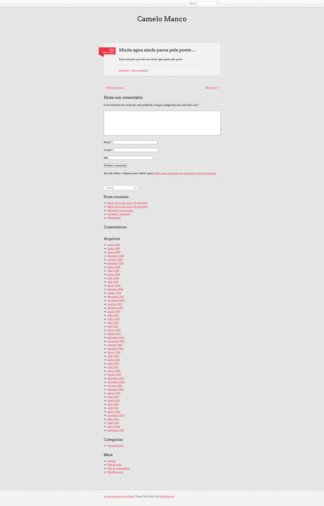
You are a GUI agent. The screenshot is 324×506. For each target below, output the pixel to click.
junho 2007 (113, 319)
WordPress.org (115, 472)
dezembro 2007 (115, 296)
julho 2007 (113, 315)
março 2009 (113, 252)
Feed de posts (114, 464)
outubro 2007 (114, 304)
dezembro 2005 (115, 378)
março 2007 (113, 330)
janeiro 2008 (114, 293)
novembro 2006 (116, 341)
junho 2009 (113, 248)
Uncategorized (115, 445)
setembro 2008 (115, 263)
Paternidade (114, 217)
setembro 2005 (115, 389)
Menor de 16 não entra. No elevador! (127, 203)
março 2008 (113, 285)
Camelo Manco (162, 19)
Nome (108, 142)
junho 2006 (113, 359)
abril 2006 (112, 367)
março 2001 (113, 426)
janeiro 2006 (114, 374)
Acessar (111, 460)
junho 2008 (113, 274)
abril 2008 (112, 281)
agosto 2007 (113, 311)
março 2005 (113, 411)
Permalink (124, 70)
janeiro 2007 (114, 333)
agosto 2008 (113, 267)
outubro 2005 (114, 385)
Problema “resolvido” (119, 214)
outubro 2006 (114, 344)
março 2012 (113, 244)
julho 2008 (113, 270)
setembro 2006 (115, 348)
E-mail (108, 150)
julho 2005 (113, 396)
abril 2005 (112, 408)
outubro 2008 (114, 259)
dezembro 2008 (115, 255)
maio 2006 (113, 363)
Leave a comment (139, 70)
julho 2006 (113, 356)
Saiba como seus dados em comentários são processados (185, 173)
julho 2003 (113, 422)
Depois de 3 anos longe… (120, 210)
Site (106, 157)
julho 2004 (113, 419)
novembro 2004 (116, 415)
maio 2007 (113, 322)
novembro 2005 (116, 382)
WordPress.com (166, 496)
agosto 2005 (113, 393)
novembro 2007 (116, 300)
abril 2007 (112, 326)
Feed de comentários (118, 468)
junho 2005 (113, 400)
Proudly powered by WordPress (119, 496)
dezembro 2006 (115, 337)
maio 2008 (113, 278)
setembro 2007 (115, 307)
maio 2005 (113, 404)
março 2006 (113, 370)
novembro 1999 (115, 430)
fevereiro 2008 (115, 289)
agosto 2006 (113, 352)
